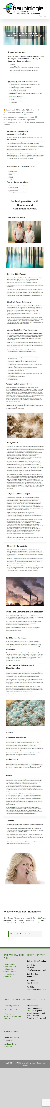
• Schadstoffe (8, 969)
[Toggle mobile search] (40, 16)
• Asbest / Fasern (9, 971)
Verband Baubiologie (12, 1010)
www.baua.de (32, 1011)
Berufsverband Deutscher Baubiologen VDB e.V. (12, 1016)
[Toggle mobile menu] (45, 16)
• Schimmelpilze (9, 964)
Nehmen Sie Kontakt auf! (20, 934)
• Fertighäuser (8, 974)
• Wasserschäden (9, 967)
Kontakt (25, 1065)
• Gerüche (7, 976)
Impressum (32, 1063)
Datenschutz (41, 1063)
